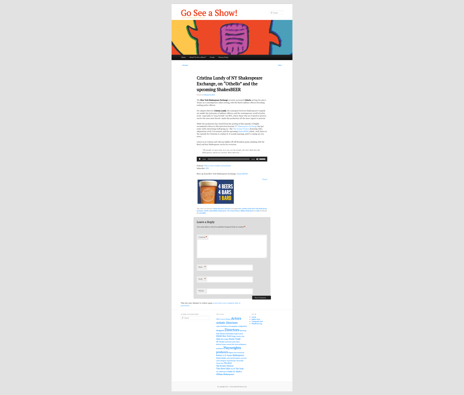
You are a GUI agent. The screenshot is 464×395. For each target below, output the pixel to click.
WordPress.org (257, 324)
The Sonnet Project (241, 129)
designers (220, 330)
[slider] (262, 159)
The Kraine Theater (225, 365)
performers (219, 348)
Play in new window (212, 165)
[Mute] (257, 159)
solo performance (233, 358)
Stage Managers (231, 361)
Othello (206, 211)
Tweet (264, 179)
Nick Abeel (235, 344)
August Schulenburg (222, 326)
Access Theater (225, 319)
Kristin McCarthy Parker (232, 342)
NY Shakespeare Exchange (246, 126)
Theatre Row (219, 363)
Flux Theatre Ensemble (225, 334)
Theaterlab (239, 361)
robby (258, 211)
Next (280, 65)
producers (222, 352)
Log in (254, 317)
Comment (202, 237)
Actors (236, 318)
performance (242, 344)
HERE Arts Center (222, 339)
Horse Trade (235, 339)
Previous (184, 65)
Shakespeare (222, 211)
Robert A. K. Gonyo (224, 355)
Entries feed (256, 319)
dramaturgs (242, 330)
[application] (232, 159)
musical (229, 344)
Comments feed (257, 321)
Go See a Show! (209, 12)
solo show (243, 358)
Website (201, 291)
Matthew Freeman (221, 344)
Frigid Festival (238, 334)
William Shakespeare (247, 211)
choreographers (233, 326)
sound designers (221, 361)
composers (242, 326)
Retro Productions (239, 352)
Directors (228, 208)
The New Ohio (223, 368)
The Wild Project (221, 372)
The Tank (239, 368)
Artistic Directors (218, 208)
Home (183, 57)
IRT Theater (220, 342)
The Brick (228, 363)
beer (239, 208)
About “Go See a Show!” (197, 57)
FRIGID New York (223, 336)
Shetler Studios (221, 358)
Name (202, 267)
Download (226, 165)
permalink (202, 213)
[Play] (200, 159)
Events (212, 57)
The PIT (233, 369)
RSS (207, 168)
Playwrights (232, 348)
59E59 (218, 319)
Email (202, 279)
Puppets (230, 352)
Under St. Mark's (234, 371)
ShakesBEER (243, 131)
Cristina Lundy (246, 208)
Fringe (233, 336)
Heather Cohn (240, 336)
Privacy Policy (223, 57)
